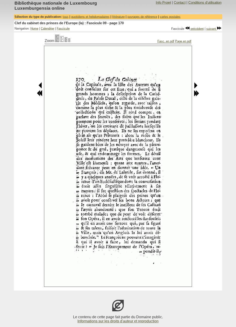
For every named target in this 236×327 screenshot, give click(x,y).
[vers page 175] (196, 95)
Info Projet (163, 2)
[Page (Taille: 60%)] (66, 41)
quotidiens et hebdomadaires (90, 16)
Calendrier (47, 28)
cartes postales (170, 16)
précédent (197, 28)
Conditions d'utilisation (204, 2)
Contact (180, 2)
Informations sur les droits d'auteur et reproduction (118, 321)
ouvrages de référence (142, 16)
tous (65, 16)
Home (34, 28)
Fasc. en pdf (165, 41)
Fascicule (63, 28)
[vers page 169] (40, 88)
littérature (118, 16)
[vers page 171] (196, 88)
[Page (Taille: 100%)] (57, 41)
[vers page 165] (39, 95)
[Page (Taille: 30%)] (69, 41)
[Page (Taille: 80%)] (62, 41)
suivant (211, 28)
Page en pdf (183, 41)
